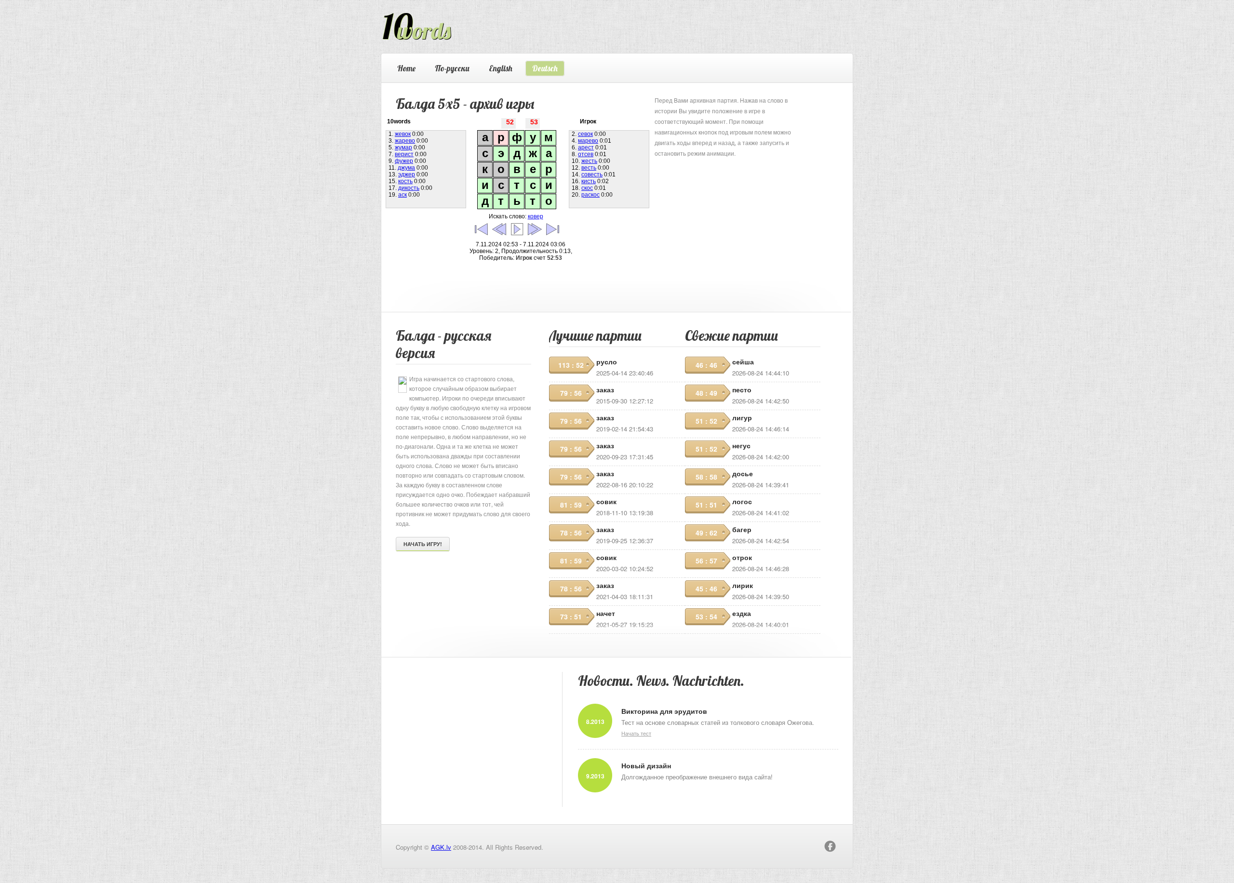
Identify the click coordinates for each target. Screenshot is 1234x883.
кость (405, 181)
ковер (535, 216)
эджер (406, 174)
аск (402, 194)
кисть (588, 181)
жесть (589, 161)
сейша (743, 361)
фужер (404, 161)
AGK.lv (441, 847)
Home (406, 68)
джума (406, 167)
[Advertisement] (727, 219)
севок (585, 134)
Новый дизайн (646, 765)
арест (586, 147)
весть (588, 167)
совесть (592, 174)
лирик (742, 585)
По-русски (452, 68)
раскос (590, 194)
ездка (741, 613)
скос (587, 188)
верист (404, 154)
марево (588, 140)
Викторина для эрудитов (664, 711)
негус (741, 445)
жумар (403, 147)
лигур (742, 417)
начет (605, 613)
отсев (585, 154)
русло (606, 361)
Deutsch (545, 68)
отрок (742, 557)
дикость (408, 188)
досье (742, 473)
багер (741, 529)
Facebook (830, 846)
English (500, 68)
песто (741, 389)
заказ (605, 389)
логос (742, 501)
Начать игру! (422, 544)
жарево (405, 140)
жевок (403, 134)
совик (606, 501)
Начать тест (636, 733)
